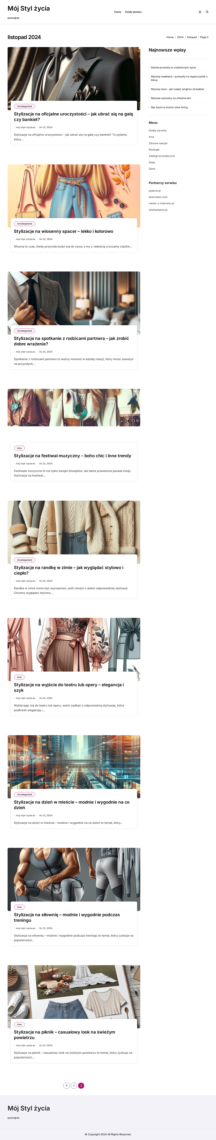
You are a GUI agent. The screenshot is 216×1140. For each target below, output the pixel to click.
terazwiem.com (158, 197)
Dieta (152, 162)
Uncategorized (24, 106)
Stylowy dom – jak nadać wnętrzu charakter (177, 89)
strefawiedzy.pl (158, 209)
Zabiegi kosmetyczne (162, 155)
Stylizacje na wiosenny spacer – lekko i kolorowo (63, 231)
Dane (152, 168)
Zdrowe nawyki (158, 143)
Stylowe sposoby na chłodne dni (171, 98)
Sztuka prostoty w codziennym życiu (173, 67)
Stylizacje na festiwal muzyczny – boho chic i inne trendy (72, 455)
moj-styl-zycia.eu (25, 127)
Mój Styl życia (29, 8)
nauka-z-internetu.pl (161, 203)
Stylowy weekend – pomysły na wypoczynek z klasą (179, 78)
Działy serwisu (133, 11)
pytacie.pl (155, 190)
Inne (19, 448)
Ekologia (154, 149)
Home (117, 11)
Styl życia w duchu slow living (169, 107)
